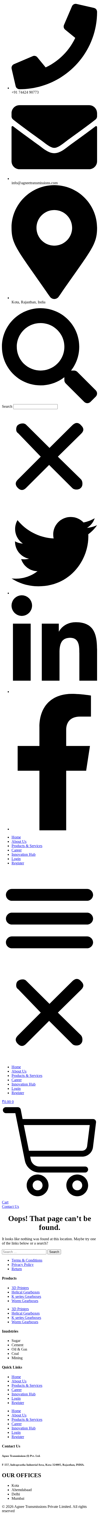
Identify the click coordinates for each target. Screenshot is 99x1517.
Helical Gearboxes (26, 1292)
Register (18, 863)
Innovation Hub (24, 854)
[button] (49, 356)
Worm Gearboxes (25, 1301)
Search (7, 406)
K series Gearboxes (26, 1296)
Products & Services (27, 846)
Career (17, 850)
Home (16, 837)
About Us (19, 841)
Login (16, 859)
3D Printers (20, 1288)
